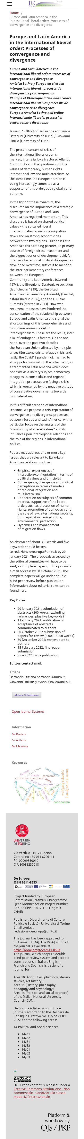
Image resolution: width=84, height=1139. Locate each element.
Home (14, 13)
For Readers (19, 734)
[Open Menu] (10, 4)
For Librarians (20, 746)
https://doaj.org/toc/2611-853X (37, 950)
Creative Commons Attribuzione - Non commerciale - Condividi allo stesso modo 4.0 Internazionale (42, 1093)
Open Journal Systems (28, 711)
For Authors (19, 740)
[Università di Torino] (22, 846)
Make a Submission (26, 695)
